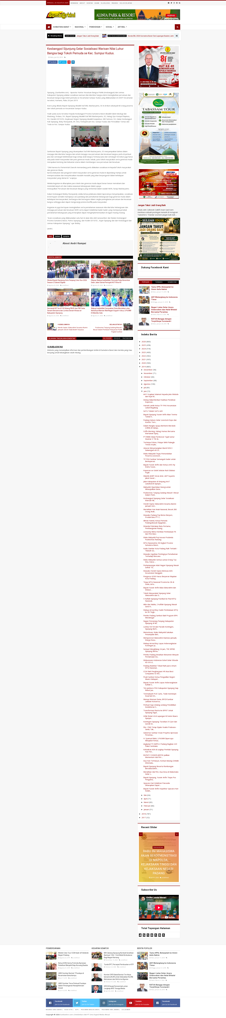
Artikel (121, 27)
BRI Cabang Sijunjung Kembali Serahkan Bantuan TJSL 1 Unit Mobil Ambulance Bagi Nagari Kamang (119, 955)
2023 (144, 352)
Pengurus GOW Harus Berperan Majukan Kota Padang (160, 577)
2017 (144, 817)
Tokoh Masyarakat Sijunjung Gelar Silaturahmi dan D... (157, 594)
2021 (144, 359)
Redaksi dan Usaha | (54, 1009)
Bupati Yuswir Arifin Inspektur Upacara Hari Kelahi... (160, 789)
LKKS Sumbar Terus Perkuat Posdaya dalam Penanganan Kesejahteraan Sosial (72, 985)
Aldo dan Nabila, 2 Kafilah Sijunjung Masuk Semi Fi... (160, 605)
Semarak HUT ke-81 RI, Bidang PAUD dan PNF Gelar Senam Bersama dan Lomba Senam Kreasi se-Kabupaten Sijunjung (66, 310)
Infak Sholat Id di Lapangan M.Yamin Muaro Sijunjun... (160, 717)
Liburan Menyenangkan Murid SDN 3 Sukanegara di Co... (157, 449)
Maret (146, 802)
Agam (97, 3)
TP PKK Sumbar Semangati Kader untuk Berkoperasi (159, 460)
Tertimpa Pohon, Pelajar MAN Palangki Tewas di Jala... (159, 443)
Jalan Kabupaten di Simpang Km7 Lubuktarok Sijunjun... (156, 482)
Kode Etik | (69, 1009)
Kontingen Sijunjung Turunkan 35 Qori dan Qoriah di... (160, 722)
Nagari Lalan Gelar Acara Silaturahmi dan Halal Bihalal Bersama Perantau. (164, 309)
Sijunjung (105, 3)
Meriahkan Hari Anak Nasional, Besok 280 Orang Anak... (160, 510)
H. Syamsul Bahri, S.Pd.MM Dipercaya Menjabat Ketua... (158, 739)
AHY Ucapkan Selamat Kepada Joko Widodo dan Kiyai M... (160, 395)
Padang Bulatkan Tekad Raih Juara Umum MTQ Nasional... (159, 667)
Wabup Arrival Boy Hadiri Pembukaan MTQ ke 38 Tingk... (160, 611)
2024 (144, 348)
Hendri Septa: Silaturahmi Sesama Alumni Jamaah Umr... (159, 505)
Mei (145, 795)
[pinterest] (177, 3)
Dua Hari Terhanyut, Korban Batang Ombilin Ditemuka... (161, 762)
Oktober (147, 377)
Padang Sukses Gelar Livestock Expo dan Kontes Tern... (160, 421)
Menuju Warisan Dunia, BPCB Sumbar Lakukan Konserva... (158, 700)
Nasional (79, 27)
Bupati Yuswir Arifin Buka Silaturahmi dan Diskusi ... (159, 588)
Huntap (158, 847)
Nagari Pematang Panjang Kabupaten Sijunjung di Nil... (158, 622)
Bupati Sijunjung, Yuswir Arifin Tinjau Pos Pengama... (159, 778)
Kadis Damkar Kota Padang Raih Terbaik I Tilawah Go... (160, 549)
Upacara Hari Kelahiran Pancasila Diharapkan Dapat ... (156, 784)
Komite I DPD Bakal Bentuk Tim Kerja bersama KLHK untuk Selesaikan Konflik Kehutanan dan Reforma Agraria (118, 977)
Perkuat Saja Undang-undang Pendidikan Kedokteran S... (159, 706)
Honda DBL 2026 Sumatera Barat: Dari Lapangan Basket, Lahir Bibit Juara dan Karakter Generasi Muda (132, 36)
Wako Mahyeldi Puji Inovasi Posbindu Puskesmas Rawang (158, 538)
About (82, 3)
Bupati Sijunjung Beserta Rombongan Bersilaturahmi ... (158, 767)
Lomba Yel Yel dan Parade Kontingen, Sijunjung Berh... (158, 628)
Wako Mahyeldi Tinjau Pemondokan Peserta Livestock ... (157, 454)
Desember (148, 369)
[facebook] (168, 3)
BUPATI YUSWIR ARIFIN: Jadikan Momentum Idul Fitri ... (156, 756)
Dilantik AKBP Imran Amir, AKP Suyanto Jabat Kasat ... (159, 477)
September (148, 380)
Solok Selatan (126, 3)
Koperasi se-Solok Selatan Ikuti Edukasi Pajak (159, 471)
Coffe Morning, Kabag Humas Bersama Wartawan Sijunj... (159, 432)
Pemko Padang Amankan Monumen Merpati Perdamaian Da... (161, 655)
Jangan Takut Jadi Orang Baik (152, 205)
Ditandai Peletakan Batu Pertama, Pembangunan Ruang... (157, 527)
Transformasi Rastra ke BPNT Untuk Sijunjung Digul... (158, 711)
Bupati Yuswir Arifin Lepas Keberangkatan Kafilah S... (160, 683)
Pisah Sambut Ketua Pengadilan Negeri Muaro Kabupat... (159, 678)
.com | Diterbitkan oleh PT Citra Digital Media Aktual (85, 1015)
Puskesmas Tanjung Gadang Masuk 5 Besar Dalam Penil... (161, 494)
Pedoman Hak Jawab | (111, 1009)
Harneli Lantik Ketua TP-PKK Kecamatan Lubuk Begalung (159, 406)
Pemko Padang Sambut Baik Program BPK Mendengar (160, 616)
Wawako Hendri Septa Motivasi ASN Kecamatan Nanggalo (157, 572)
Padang (115, 3)
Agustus (147, 384)
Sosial (109, 27)
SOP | (77, 1009)
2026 (144, 341)
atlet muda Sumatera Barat (84, 36)
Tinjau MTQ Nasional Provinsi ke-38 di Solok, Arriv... (158, 583)
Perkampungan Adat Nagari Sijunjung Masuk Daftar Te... (161, 566)
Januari (146, 809)
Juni (145, 391)
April (146, 798)
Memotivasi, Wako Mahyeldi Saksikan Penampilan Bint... (158, 633)
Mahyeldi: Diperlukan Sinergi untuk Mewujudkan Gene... (157, 488)
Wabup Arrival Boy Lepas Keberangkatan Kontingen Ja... (159, 644)
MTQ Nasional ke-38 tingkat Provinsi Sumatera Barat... (158, 544)
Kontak (90, 3)
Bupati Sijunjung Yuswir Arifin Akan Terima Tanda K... (160, 415)
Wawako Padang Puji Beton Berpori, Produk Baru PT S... (158, 516)
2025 (144, 345)
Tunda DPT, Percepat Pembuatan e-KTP (119, 964)
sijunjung (66, 236)
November (148, 373)
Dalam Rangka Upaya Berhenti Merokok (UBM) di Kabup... (159, 427)
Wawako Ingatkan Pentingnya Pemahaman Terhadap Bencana (160, 555)
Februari (147, 806)
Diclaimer (126, 1009)
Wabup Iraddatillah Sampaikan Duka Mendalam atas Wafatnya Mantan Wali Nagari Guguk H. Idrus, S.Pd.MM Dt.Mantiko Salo (111, 310)
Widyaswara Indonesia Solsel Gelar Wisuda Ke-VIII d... (160, 661)
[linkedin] (179, 3)
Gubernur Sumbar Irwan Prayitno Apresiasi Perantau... (160, 734)
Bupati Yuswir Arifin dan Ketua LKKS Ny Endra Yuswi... (159, 466)
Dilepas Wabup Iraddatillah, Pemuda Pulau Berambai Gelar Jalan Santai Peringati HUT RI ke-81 (110, 281)
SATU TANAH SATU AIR (153, 411)
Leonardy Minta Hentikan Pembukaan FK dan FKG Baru (159, 533)
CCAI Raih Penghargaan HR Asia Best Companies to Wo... (158, 672)
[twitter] (171, 3)
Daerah (57, 236)
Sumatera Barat (61, 27)
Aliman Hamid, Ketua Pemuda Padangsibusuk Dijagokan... (155, 521)
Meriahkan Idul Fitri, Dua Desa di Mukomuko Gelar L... (160, 773)
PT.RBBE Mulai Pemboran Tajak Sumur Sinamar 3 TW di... (159, 438)
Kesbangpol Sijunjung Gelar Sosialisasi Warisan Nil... (158, 499)
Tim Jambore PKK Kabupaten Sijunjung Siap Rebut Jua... (160, 689)
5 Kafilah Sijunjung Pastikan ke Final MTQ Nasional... (159, 600)
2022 (144, 356)
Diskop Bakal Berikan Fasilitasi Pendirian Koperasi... (159, 401)
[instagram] (174, 3)
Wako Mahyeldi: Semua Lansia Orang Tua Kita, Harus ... (159, 561)
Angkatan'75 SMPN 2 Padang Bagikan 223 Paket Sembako (160, 745)
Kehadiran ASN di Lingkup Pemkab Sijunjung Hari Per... (160, 750)
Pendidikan (94, 27)
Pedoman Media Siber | (90, 1009)
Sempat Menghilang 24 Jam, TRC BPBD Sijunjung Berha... (159, 650)
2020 (144, 363)
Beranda (74, 3)
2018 (144, 814)
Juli (145, 387)
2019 (144, 366)
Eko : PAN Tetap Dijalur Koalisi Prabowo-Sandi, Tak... (159, 728)
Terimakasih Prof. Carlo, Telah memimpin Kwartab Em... (159, 695)
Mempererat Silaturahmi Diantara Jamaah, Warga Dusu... (160, 639)
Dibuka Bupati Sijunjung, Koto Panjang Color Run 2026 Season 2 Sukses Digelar (67, 281)
